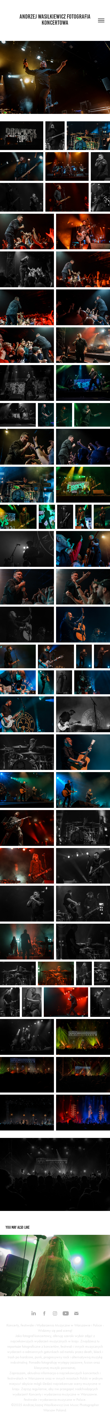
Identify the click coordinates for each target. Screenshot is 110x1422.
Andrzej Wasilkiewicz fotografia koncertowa (55, 19)
